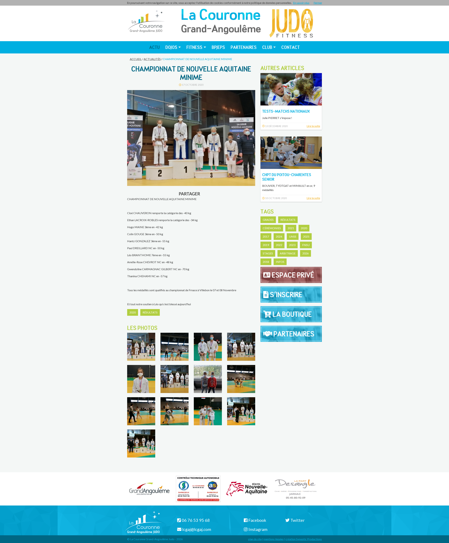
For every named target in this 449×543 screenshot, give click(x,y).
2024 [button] (279, 236)
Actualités (152, 59)
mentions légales (274, 539)
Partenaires (244, 47)
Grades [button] (268, 219)
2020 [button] (132, 312)
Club (267, 47)
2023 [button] (292, 245)
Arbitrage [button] (288, 253)
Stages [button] (268, 253)
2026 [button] (305, 253)
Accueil (136, 59)
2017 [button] (266, 236)
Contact (290, 47)
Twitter (297, 520)
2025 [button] (306, 236)
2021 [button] (291, 228)
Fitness (194, 47)
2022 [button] (279, 245)
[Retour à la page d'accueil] (146, 21)
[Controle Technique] (198, 488)
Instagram (257, 529)
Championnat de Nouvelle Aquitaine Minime (197, 59)
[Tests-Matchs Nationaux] (291, 89)
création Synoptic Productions (304, 539)
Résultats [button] (150, 312)
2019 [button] (266, 245)
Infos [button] (280, 261)
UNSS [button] (292, 236)
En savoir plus (301, 2)
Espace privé (292, 275)
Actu (154, 47)
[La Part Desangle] (295, 488)
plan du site (255, 539)
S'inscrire (285, 294)
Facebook (256, 520)
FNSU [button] (306, 245)
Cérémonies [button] (272, 228)
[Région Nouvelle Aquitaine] (246, 488)
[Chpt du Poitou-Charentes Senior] (291, 152)
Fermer (318, 2)
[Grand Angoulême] (149, 488)
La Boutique (291, 314)
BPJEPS (218, 47)
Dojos (171, 47)
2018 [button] (266, 261)
